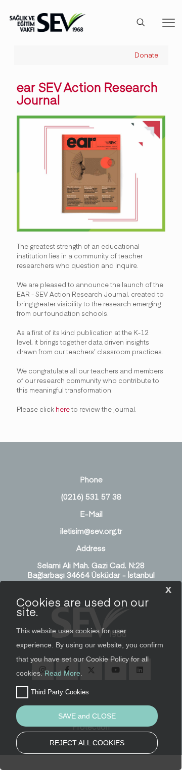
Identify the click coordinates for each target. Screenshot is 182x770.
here (63, 409)
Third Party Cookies (60, 692)
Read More (62, 673)
